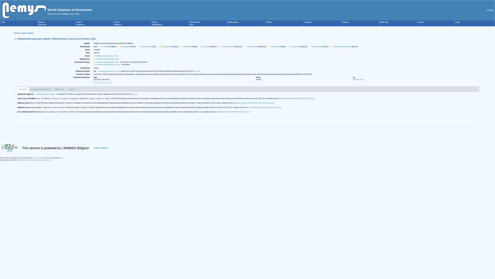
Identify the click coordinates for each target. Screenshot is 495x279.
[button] (15, 39)
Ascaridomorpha (228, 47)
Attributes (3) (59, 89)
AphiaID (87, 43)
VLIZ (61, 157)
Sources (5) (23, 89)
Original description (83, 71)
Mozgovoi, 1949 (108, 64)
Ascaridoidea (252, 47)
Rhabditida (188, 47)
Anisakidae (276, 47)
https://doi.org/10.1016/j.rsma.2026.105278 (261, 107)
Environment (85, 68)
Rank (88, 53)
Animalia (106, 47)
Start (3, 22)
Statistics (308, 22)
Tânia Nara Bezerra (29, 160)
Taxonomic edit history (81, 77)
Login (458, 22)
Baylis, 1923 (107, 59)
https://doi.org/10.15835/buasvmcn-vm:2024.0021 (252, 103)
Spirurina (206, 47)
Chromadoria (166, 47)
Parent (87, 56)
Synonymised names (82, 62)
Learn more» (101, 147)
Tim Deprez (37, 157)
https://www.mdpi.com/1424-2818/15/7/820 (295, 98)
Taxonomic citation (83, 74)
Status (87, 50)
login (491, 10)
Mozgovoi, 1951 (107, 56)
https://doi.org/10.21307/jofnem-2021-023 (230, 112)
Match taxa (384, 22)
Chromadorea (146, 47)
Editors (269, 22)
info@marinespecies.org (44, 160)
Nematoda (125, 47)
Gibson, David (358, 79)
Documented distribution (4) (41, 89)
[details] (197, 71)
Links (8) (71, 89)
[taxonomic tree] (99, 82)
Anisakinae (295, 47)
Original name (85, 59)
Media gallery (233, 22)
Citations (345, 22)
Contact (421, 22)
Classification (85, 47)
